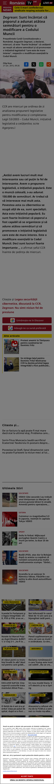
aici (14, 746)
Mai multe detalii (32, 734)
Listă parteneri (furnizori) (10, 771)
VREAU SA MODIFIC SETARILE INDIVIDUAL (27, 780)
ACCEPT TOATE (27, 776)
